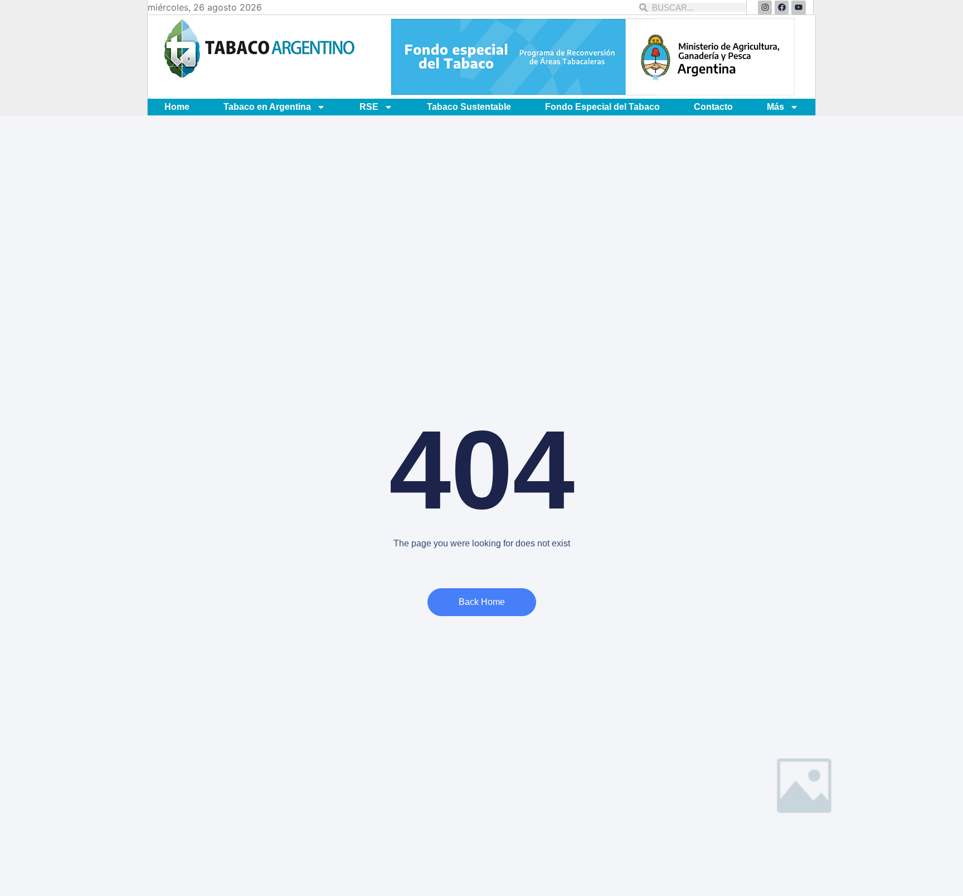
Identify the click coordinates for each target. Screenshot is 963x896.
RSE (368, 107)
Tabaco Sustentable (469, 107)
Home (176, 107)
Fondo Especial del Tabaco (602, 107)
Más (775, 107)
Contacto (713, 107)
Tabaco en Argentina (267, 107)
